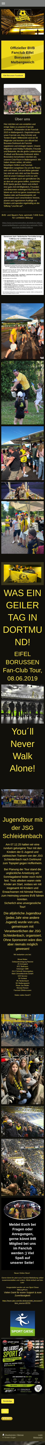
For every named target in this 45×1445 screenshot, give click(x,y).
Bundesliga (7, 1401)
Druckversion (10, 1435)
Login (40, 1435)
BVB (5, 1411)
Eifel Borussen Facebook (13, 75)
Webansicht (37, 1437)
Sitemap (20, 1435)
